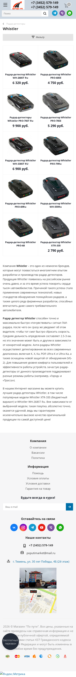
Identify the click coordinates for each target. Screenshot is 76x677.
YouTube (41, 527)
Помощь (38, 473)
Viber (62, 13)
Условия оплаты (38, 478)
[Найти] (44, 13)
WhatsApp (69, 13)
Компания (38, 441)
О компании (38, 447)
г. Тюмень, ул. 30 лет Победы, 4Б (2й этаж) (41, 561)
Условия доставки (38, 483)
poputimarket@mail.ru (41, 553)
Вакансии (38, 452)
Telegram (55, 13)
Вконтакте (14, 527)
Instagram (23, 527)
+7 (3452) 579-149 (44, 2)
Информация (38, 467)
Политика (38, 458)
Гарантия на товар (38, 488)
